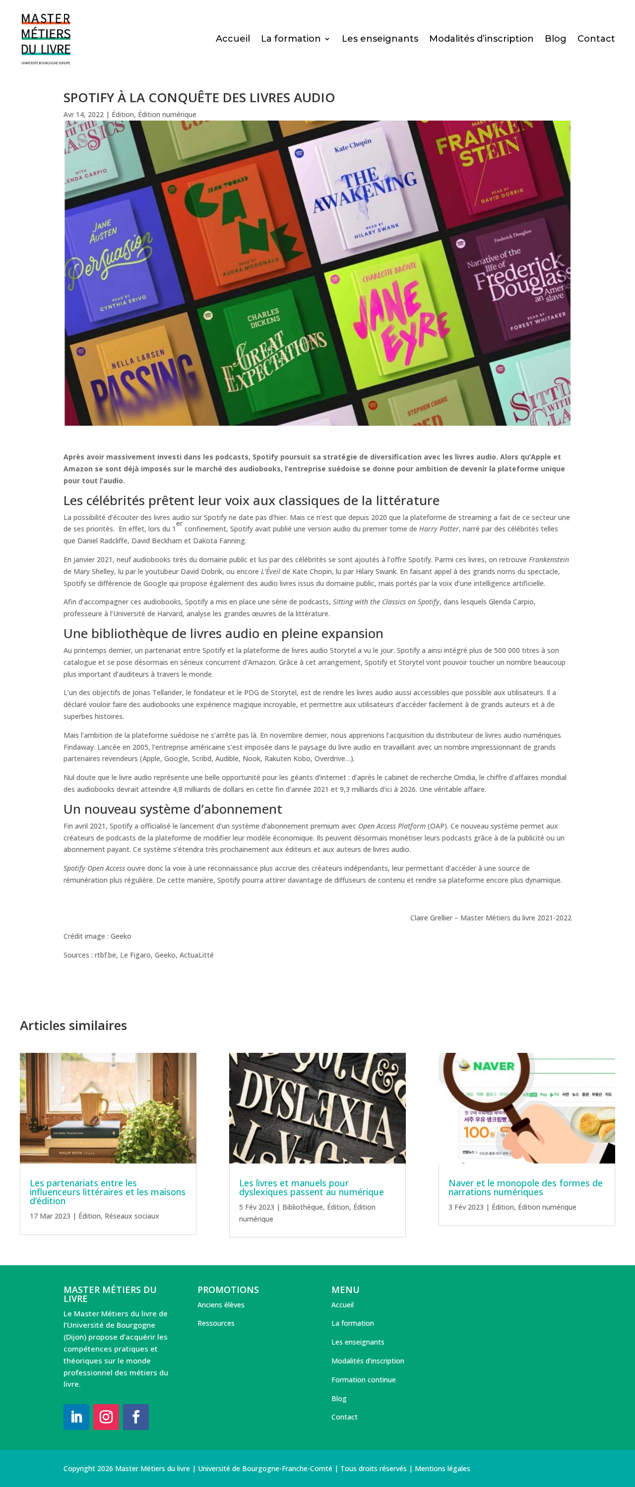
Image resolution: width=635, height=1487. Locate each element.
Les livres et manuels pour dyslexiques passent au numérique (311, 1187)
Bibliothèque (302, 1207)
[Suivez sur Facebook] (136, 1417)
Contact (596, 39)
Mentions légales (442, 1468)
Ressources (216, 1323)
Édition (123, 114)
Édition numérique (167, 114)
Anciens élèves (221, 1304)
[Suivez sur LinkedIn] (76, 1417)
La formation (291, 39)
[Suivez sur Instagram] (106, 1417)
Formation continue (363, 1379)
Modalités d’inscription (481, 39)
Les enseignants (380, 39)
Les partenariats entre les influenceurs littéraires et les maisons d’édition (108, 1192)
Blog (556, 39)
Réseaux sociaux (132, 1216)
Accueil (233, 39)
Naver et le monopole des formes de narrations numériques (525, 1187)
